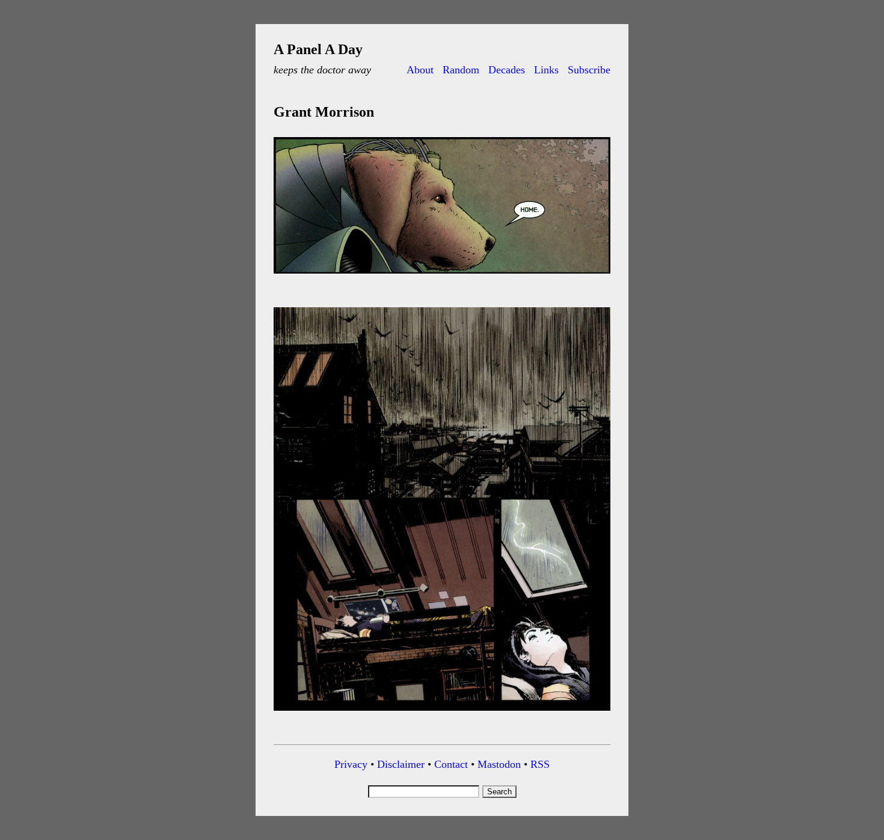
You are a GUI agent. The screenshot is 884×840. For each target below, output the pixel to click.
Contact (451, 764)
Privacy (350, 764)
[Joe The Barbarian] (442, 713)
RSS (540, 764)
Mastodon (499, 764)
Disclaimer (401, 764)
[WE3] (442, 276)
